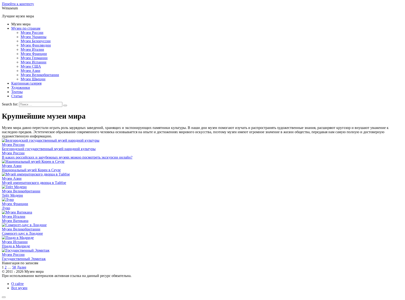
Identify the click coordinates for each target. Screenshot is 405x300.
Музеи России (32, 33)
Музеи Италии (32, 49)
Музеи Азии (30, 71)
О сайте (17, 284)
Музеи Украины (33, 37)
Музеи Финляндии (36, 45)
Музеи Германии (34, 58)
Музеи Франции (34, 54)
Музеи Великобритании (40, 75)
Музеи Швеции (33, 79)
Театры (17, 92)
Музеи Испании (33, 62)
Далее (21, 267)
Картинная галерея (26, 83)
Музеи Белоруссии (36, 41)
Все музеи (19, 288)
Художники (20, 88)
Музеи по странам (25, 28)
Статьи (16, 96)
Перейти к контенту (18, 4)
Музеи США (31, 66)
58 (14, 267)
